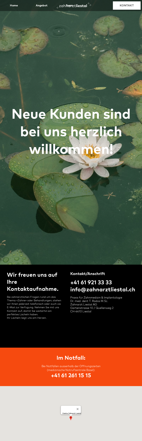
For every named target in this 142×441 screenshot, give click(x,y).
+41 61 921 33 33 (91, 282)
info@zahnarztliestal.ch (102, 289)
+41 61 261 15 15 (71, 375)
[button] (41, 5)
